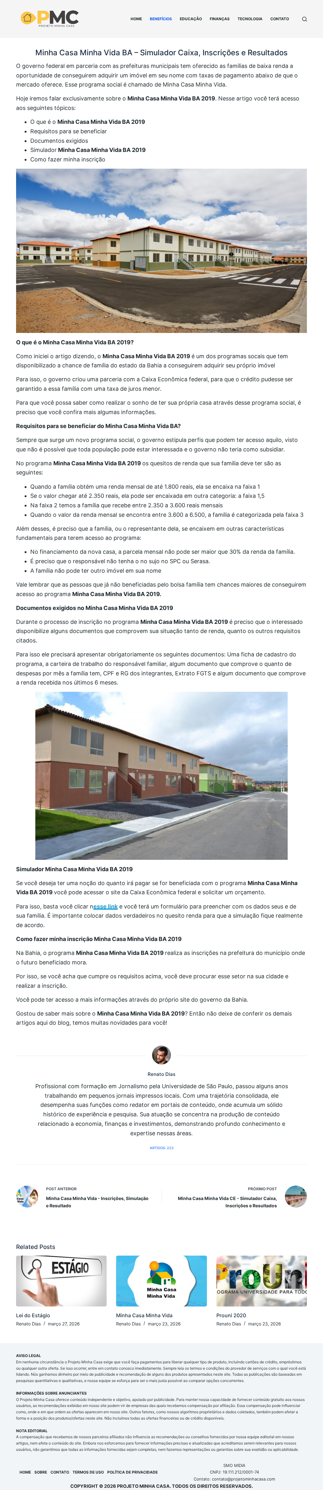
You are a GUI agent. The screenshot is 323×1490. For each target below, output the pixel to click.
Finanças (220, 18)
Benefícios (161, 18)
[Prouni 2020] (261, 1281)
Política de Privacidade (132, 1472)
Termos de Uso (88, 1472)
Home (136, 18)
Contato (279, 18)
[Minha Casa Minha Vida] (161, 1281)
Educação (191, 18)
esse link (105, 906)
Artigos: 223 (161, 1148)
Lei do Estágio (33, 1315)
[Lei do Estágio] (61, 1281)
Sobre (40, 1472)
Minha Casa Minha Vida (144, 1315)
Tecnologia (250, 18)
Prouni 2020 (231, 1315)
